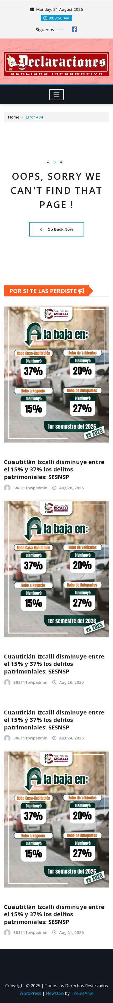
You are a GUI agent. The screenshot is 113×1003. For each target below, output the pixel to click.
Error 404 (34, 117)
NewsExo (55, 993)
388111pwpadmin (30, 487)
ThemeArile (82, 993)
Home (13, 117)
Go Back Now (60, 229)
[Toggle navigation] (56, 94)
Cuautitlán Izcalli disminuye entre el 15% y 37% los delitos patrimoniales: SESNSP (54, 469)
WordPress (30, 993)
